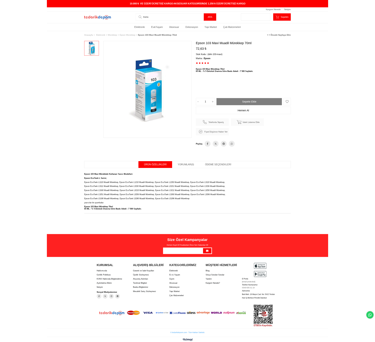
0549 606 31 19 (248, 288)
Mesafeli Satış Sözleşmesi (144, 291)
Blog (207, 271)
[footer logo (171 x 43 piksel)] (111, 313)
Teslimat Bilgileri (140, 283)
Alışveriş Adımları (140, 279)
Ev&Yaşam (157, 27)
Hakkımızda (102, 271)
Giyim (171, 279)
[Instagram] (111, 296)
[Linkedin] (117, 296)
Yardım (209, 279)
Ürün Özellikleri (155, 164)
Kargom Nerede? (213, 283)
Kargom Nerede (273, 9)
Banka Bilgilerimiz (140, 287)
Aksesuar (174, 27)
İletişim (287, 9)
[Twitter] (105, 296)
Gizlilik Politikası (104, 275)
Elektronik (139, 27)
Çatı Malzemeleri (232, 27)
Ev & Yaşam (174, 275)
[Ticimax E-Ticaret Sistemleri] (187, 339)
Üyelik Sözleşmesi (141, 275)
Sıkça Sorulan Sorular (215, 275)
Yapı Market (210, 27)
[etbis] (263, 316)
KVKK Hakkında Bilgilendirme (109, 279)
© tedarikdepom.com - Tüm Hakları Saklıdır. (187, 332)
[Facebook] (99, 296)
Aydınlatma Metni (104, 283)
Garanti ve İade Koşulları (143, 271)
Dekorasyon (191, 27)
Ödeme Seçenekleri (218, 164)
